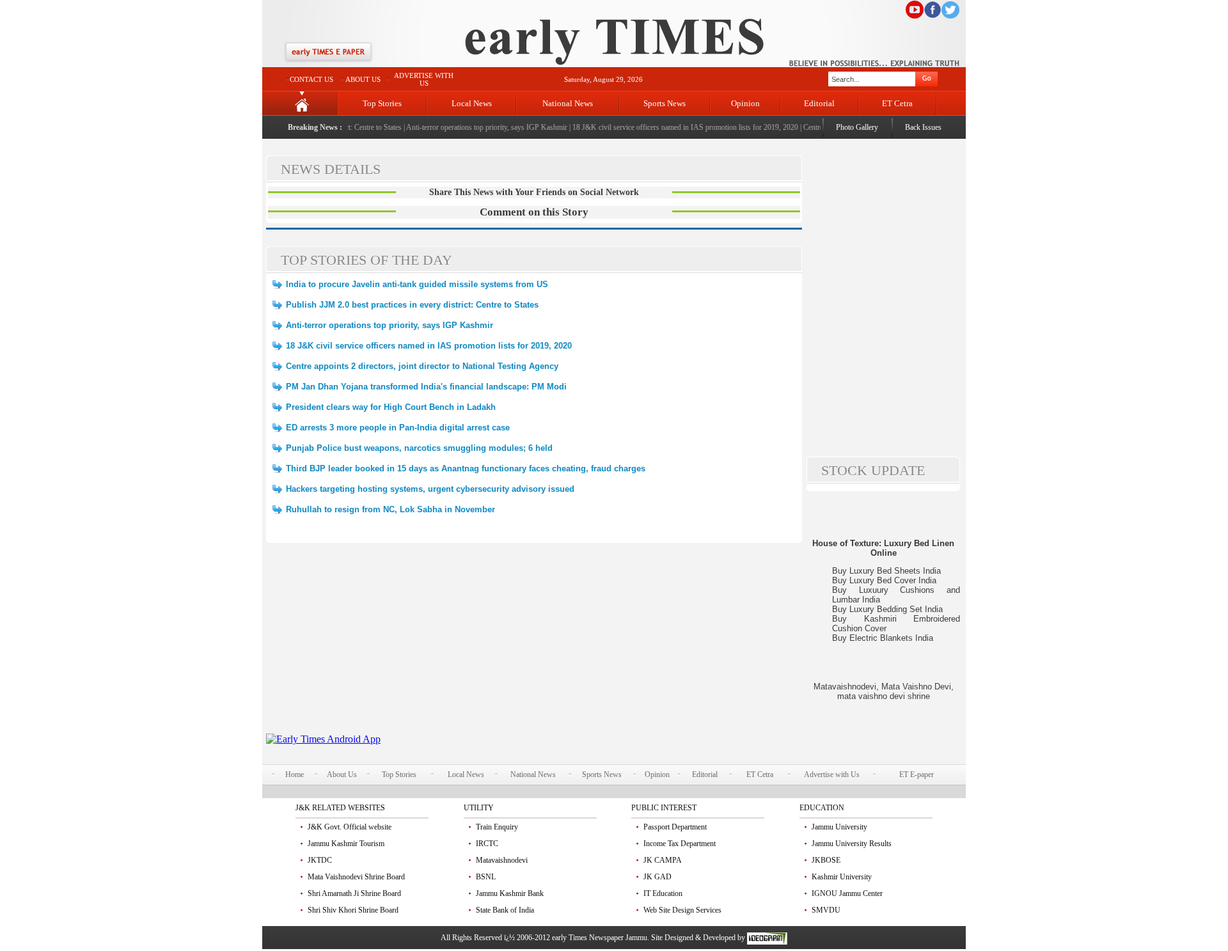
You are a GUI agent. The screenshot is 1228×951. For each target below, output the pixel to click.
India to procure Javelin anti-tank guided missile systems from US (417, 284)
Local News (472, 103)
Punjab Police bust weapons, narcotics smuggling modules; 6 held (419, 448)
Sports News (664, 103)
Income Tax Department (679, 843)
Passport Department (675, 826)
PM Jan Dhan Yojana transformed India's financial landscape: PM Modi (426, 386)
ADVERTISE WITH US (423, 79)
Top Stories (382, 103)
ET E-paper (916, 774)
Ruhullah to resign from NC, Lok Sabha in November (390, 509)
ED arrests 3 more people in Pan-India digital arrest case (398, 427)
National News (567, 103)
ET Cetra (897, 103)
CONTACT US (311, 79)
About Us (342, 774)
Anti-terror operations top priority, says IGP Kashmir (476, 127)
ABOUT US (363, 79)
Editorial (819, 103)
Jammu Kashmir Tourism (346, 843)
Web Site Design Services (682, 910)
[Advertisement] (534, 644)
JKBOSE (826, 860)
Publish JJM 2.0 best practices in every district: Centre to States (412, 305)
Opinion (745, 103)
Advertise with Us (832, 774)
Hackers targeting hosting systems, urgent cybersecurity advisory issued (430, 489)
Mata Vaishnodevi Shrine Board (356, 876)
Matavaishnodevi (502, 860)
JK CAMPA (662, 860)
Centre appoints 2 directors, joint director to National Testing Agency (422, 366)
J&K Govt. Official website (349, 826)
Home (294, 774)
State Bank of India (505, 910)
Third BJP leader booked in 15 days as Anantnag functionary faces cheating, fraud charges (465, 468)
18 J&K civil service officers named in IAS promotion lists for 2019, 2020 (674, 127)
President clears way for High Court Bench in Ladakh (391, 407)
